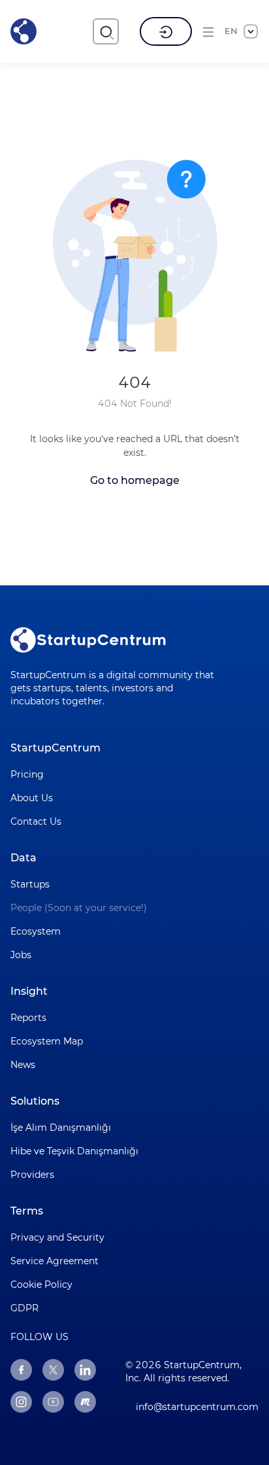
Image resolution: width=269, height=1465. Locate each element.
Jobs (20, 955)
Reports (28, 1018)
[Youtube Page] (53, 1402)
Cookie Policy (41, 1284)
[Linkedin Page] (85, 1370)
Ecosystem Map (46, 1041)
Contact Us (35, 821)
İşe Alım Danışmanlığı (60, 1127)
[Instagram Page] (21, 1402)
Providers (32, 1175)
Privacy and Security (57, 1237)
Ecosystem (35, 931)
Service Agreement (54, 1261)
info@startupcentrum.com (197, 1407)
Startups (30, 884)
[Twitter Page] (53, 1370)
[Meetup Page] (85, 1402)
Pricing (27, 774)
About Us (31, 798)
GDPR (24, 1308)
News (22, 1065)
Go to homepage (135, 480)
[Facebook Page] (21, 1370)
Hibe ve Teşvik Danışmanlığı (74, 1151)
